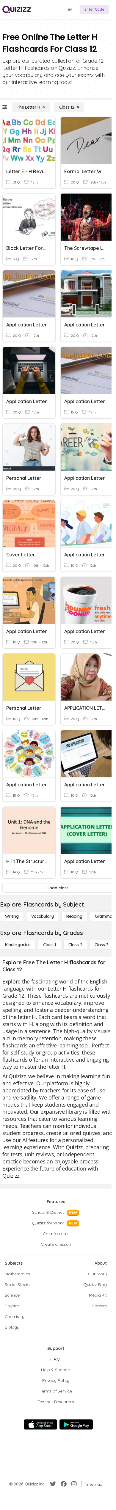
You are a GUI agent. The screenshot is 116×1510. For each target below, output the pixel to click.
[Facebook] (64, 1484)
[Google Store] (76, 1424)
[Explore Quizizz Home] (16, 9)
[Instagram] (74, 1484)
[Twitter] (53, 1484)
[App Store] (40, 1424)
